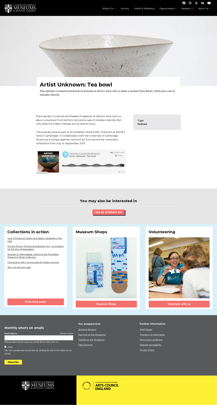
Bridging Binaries (87, 329)
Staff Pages (146, 329)
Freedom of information (152, 334)
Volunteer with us (179, 304)
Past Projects (85, 345)
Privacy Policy (147, 350)
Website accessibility (150, 345)
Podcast (142, 124)
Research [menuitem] (184, 9)
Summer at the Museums (92, 334)
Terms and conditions (151, 339)
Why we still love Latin (19, 267)
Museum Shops (106, 304)
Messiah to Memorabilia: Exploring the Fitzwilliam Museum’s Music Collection (33, 256)
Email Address (11, 334)
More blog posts (35, 301)
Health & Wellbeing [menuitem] (144, 8)
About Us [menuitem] (201, 9)
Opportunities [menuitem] (165, 9)
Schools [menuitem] (125, 8)
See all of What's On (108, 212)
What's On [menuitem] (106, 9)
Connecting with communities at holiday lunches (33, 262)
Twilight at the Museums (91, 339)
